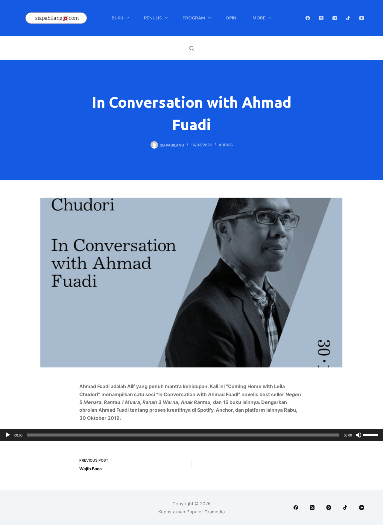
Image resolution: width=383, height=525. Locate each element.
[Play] (8, 435)
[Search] (191, 48)
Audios (226, 145)
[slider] (371, 434)
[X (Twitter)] (321, 18)
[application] (191, 435)
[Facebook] (308, 18)
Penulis (153, 17)
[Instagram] (334, 18)
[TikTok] (348, 18)
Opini (232, 17)
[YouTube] (361, 18)
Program (194, 17)
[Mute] (358, 435)
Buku (117, 17)
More (259, 17)
